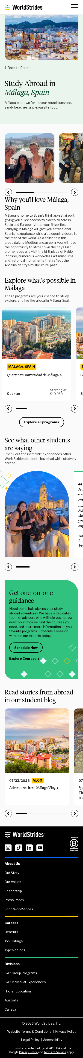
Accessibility (52, 1040)
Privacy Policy (65, 1031)
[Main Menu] (74, 7)
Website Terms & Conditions (29, 1031)
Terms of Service (55, 1052)
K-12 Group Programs (21, 973)
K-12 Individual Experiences (25, 982)
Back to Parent (19, 68)
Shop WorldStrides (19, 909)
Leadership (13, 891)
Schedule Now (26, 648)
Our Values (13, 882)
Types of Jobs (15, 950)
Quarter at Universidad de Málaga (33, 375)
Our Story (12, 873)
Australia (11, 1000)
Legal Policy (30, 1040)
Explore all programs (41, 422)
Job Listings (14, 941)
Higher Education (18, 991)
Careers (11, 923)
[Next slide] (74, 192)
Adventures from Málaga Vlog (32, 788)
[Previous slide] (8, 192)
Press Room (14, 900)
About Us (12, 864)
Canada (10, 1009)
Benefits (11, 932)
